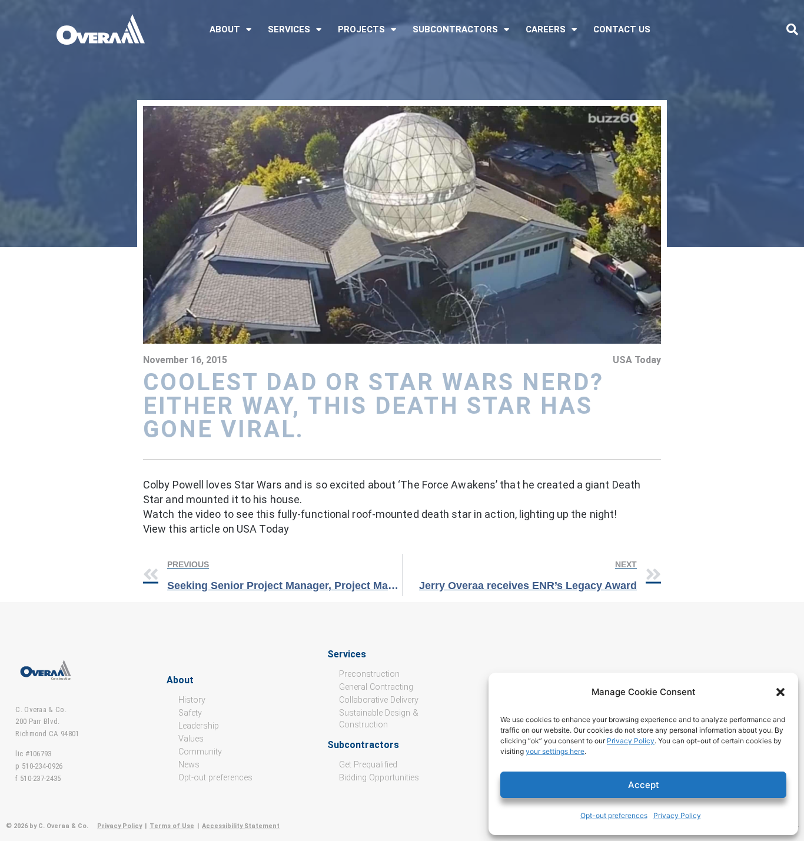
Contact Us (621, 29)
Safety (190, 713)
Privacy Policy (631, 740)
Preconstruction (369, 674)
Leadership (198, 726)
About (225, 29)
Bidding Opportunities (379, 778)
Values (191, 739)
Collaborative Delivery (378, 700)
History (191, 700)
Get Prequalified (368, 765)
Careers (546, 29)
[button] (780, 692)
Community (200, 752)
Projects (361, 29)
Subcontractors (455, 29)
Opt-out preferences (613, 815)
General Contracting (376, 687)
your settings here (555, 751)
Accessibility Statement (241, 826)
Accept (643, 784)
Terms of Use (171, 826)
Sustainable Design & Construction (378, 719)
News (189, 765)
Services (289, 29)
